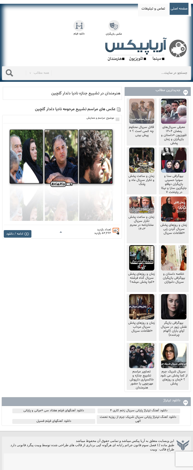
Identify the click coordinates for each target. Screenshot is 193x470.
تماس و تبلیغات (153, 8)
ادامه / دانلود (14, 234)
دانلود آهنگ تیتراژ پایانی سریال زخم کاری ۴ (138, 410)
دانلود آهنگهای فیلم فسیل (53, 421)
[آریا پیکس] (147, 49)
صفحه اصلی (179, 8)
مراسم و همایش (95, 118)
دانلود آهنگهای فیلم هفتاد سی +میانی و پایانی (53, 410)
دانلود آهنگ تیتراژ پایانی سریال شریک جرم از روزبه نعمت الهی (138, 419)
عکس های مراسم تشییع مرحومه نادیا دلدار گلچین (75, 109)
